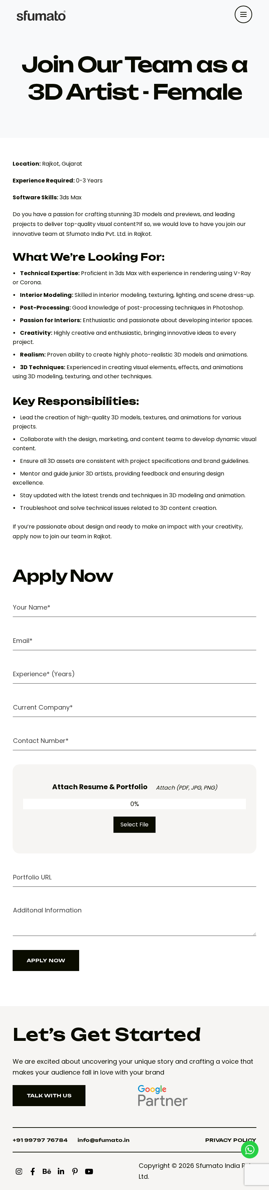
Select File (134, 824)
